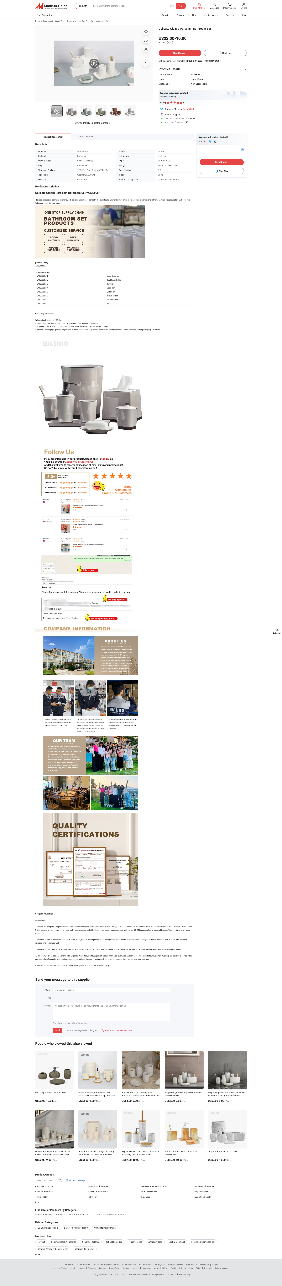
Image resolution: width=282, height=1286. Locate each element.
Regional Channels (175, 1265)
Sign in (244, 7)
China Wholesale (129, 1265)
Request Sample (213, 60)
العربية (156, 1268)
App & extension (211, 15)
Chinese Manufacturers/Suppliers (106, 1265)
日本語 (173, 1268)
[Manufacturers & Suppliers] (51, 6)
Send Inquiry (180, 53)
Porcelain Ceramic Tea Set (203, 1241)
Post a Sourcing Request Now (117, 1030)
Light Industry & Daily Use (53, 21)
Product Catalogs (76, 1180)
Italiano (126, 1268)
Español (81, 1268)
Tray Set (41, 1241)
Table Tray (92, 1197)
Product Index (191, 1265)
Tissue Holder (41, 1197)
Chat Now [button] (227, 53)
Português (92, 1268)
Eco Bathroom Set (176, 1241)
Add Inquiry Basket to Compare (94, 122)
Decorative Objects (202, 1197)
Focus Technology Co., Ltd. (122, 1274)
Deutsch (135, 1268)
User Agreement (157, 1274)
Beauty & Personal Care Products (80, 21)
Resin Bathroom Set (44, 1186)
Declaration (171, 1274)
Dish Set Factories (113, 1241)
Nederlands (146, 1268)
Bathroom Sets (102, 21)
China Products (83, 1265)
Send (57, 1030)
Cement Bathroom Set (98, 1191)
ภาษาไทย (189, 1268)
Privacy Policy (184, 1274)
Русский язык (114, 1268)
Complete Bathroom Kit (105, 1227)
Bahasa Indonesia (222, 1268)
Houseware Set (135, 1241)
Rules (244, 15)
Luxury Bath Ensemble (48, 1227)
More (37, 1254)
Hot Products (69, 1265)
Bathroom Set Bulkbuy (84, 1249)
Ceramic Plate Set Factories (63, 1241)
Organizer (145, 1197)
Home (37, 21)
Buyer (179, 15)
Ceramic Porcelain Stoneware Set (53, 1249)
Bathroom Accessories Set (76, 1227)
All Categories (45, 15)
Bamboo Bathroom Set (204, 1186)
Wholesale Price (145, 1265)
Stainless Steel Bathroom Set (154, 1186)
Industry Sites (160, 1265)
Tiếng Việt (208, 1268)
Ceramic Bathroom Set (98, 1186)
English (72, 1268)
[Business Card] (242, 149)
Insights (215, 1265)
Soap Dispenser (201, 1191)
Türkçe (198, 1268)
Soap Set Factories (90, 1241)
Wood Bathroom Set (44, 1191)
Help (194, 15)
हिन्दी (180, 1268)
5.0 (201, 141)
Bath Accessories (149, 1191)
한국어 (164, 1268)
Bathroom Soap (155, 1241)
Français (102, 1268)
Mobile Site (204, 1265)
